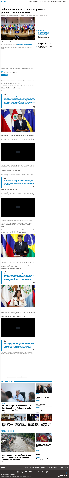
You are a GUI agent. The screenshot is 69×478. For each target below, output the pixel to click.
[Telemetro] (18, 472)
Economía (39, 1)
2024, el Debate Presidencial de (24, 44)
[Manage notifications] (67, 473)
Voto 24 (6, 6)
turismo (18, 376)
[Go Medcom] (34, 472)
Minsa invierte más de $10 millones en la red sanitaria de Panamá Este (20, 424)
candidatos (24, 376)
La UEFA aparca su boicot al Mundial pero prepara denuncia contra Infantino (33, 424)
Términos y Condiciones (5, 474)
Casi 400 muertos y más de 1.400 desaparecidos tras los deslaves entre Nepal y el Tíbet (16, 457)
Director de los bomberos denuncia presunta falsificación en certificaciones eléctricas (43, 460)
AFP (2, 461)
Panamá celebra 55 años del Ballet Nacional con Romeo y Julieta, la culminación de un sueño (46, 425)
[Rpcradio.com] (39, 472)
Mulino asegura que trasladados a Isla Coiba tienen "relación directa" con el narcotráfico (16, 408)
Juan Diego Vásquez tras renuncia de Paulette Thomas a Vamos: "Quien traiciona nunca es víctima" (44, 33)
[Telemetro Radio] (47, 472)
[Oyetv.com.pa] (26, 472)
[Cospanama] (30, 472)
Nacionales (44, 1)
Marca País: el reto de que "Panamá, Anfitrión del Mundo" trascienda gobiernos (42, 403)
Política (48, 1)
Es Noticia (34, 1)
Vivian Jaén (37, 398)
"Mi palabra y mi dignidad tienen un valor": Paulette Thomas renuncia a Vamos (45, 37)
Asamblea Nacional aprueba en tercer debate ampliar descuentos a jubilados (44, 44)
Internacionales (54, 1)
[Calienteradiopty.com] (43, 472)
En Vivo (64, 1)
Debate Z (30, 1)
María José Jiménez (38, 405)
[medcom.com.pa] (51, 472)
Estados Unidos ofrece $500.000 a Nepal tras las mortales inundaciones (45, 40)
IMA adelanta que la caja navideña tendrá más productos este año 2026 (43, 410)
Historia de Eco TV (12, 474)
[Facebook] (2, 41)
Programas (60, 1)
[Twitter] (4, 41)
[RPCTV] (22, 472)
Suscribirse (4, 74)
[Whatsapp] (7, 41)
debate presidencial (11, 376)
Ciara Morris (37, 412)
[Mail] (10, 41)
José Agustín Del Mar (5, 412)
